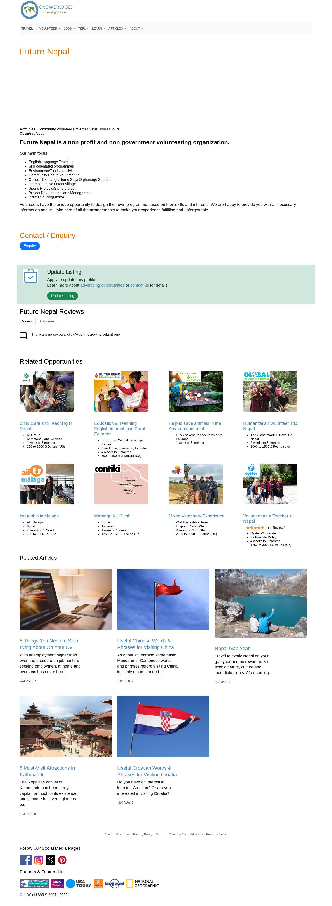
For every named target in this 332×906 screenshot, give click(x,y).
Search (160, 834)
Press (210, 834)
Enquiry (29, 246)
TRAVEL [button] (27, 28)
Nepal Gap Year (232, 648)
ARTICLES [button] (116, 28)
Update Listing (62, 296)
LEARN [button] (97, 28)
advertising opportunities (102, 285)
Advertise (196, 834)
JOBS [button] (68, 28)
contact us (139, 285)
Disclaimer (123, 834)
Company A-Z (178, 834)
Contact (222, 834)
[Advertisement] (166, 91)
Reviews (26, 321)
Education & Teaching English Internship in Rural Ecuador (119, 428)
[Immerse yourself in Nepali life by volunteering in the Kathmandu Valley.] (270, 485)
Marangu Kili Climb (112, 516)
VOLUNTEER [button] (48, 28)
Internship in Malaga (39, 516)
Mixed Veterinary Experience (196, 516)
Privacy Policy (142, 834)
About (108, 834)
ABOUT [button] (135, 28)
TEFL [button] (82, 28)
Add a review (48, 321)
